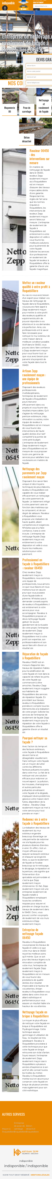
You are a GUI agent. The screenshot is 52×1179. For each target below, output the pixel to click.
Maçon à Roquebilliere (8, 1130)
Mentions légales (40, 1175)
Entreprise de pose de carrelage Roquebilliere (20, 1127)
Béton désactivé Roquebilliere (32, 1129)
